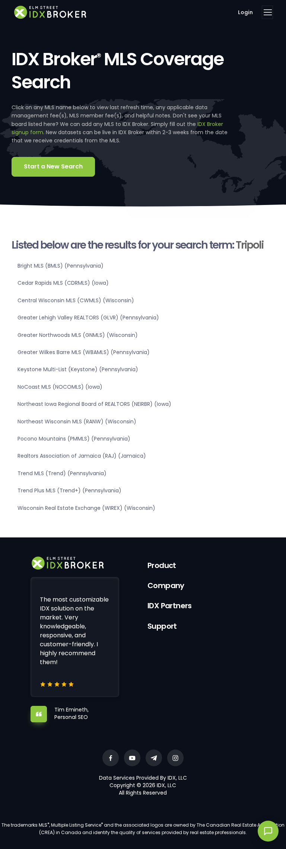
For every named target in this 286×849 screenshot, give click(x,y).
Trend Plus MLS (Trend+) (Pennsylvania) (69, 490)
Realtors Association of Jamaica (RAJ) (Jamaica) (82, 456)
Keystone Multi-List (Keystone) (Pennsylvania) (78, 369)
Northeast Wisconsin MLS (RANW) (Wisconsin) (77, 421)
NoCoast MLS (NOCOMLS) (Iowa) (60, 387)
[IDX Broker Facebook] (110, 757)
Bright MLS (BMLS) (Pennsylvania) (61, 265)
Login (245, 12)
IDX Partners (169, 605)
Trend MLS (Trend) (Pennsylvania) (62, 473)
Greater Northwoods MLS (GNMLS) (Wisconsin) (78, 335)
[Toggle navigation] (267, 12)
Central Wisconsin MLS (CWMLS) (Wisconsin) (76, 300)
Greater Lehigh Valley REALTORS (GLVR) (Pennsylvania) (88, 317)
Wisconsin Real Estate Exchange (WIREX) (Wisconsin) (86, 508)
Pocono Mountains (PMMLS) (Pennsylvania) (74, 438)
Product (161, 565)
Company (165, 585)
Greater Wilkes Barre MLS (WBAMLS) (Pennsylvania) (84, 352)
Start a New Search (53, 166)
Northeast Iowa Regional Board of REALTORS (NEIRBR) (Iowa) (94, 404)
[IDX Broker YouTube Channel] (132, 757)
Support (162, 626)
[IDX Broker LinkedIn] (154, 757)
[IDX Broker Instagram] (175, 757)
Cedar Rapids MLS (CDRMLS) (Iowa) (63, 283)
